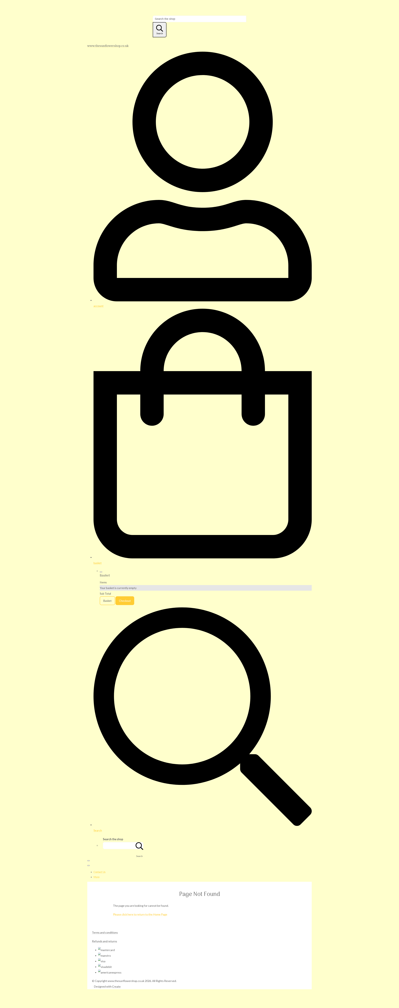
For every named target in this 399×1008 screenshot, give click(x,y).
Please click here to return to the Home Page (140, 914)
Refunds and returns (104, 941)
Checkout (125, 600)
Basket (107, 600)
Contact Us (100, 871)
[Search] (139, 845)
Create (116, 986)
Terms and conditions (105, 932)
